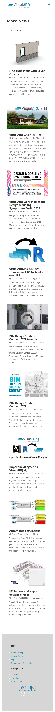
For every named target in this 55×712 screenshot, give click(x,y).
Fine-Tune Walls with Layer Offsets (27, 72)
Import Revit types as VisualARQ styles (23, 468)
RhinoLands (16, 681)
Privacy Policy (17, 652)
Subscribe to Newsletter (22, 663)
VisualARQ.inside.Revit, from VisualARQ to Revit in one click (26, 272)
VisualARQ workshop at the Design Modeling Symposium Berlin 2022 (27, 205)
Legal (13, 659)
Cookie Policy (17, 656)
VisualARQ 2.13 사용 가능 (25, 135)
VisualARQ (16, 678)
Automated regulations (24, 531)
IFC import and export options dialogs (24, 593)
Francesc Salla (24, 77)
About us (15, 674)
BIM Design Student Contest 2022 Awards (23, 337)
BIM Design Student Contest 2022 (22, 404)
